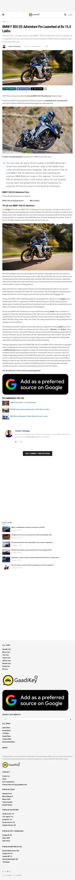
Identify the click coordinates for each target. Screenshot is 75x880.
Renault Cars (6, 663)
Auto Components (8, 782)
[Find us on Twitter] (5, 871)
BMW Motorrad (8, 96)
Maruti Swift (6, 799)
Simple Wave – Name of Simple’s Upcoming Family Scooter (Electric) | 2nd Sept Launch (35, 557)
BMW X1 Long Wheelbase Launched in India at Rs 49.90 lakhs (28, 527)
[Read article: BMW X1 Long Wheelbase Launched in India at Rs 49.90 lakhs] (6, 529)
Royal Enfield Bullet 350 (10, 859)
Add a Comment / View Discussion (37, 453)
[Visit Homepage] (34, 15)
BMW (39, 46)
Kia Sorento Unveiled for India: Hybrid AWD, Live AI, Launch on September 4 (32, 542)
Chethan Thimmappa (14, 46)
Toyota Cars (6, 658)
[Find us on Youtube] (7, 871)
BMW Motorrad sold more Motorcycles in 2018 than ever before (30, 409)
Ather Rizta (6, 841)
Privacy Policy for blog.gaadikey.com (14, 785)
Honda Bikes (6, 730)
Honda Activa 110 (8, 814)
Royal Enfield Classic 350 (10, 851)
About (4, 779)
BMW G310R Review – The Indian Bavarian (23, 402)
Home (3, 21)
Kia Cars (5, 669)
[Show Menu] (3, 15)
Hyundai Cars (6, 649)
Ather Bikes (6, 728)
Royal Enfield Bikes (8, 742)
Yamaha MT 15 (7, 856)
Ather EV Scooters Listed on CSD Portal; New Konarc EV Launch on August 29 (32, 565)
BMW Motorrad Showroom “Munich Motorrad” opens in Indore (29, 416)
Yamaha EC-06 (7, 835)
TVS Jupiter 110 (7, 817)
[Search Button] (65, 15)
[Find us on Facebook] (2, 871)
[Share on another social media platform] (45, 88)
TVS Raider (6, 862)
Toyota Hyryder (7, 802)
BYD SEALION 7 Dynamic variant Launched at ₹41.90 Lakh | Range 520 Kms (31, 550)
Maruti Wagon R (7, 796)
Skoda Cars (6, 666)
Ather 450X (6, 838)
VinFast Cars (6, 661)
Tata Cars (5, 655)
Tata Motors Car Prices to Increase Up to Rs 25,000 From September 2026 (31, 535)
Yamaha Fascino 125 (9, 825)
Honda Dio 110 (7, 819)
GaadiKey (9, 875)
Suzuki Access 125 (8, 822)
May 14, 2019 (27, 46)
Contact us (6, 776)
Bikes (8, 21)
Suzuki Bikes (6, 736)
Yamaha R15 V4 (7, 853)
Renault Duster (7, 805)
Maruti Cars (6, 652)
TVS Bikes (5, 733)
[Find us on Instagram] (10, 871)
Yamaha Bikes (7, 739)
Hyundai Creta (7, 794)
